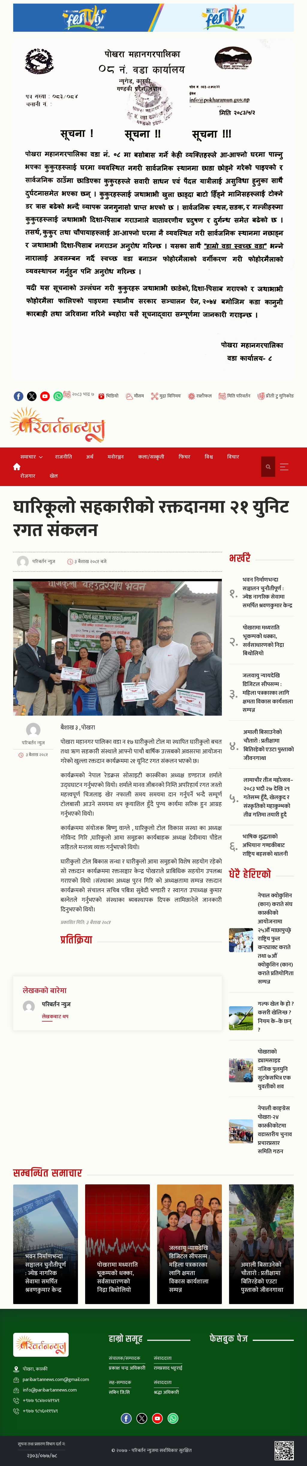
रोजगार (27, 476)
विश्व (209, 457)
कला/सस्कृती (151, 457)
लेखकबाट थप (55, 1017)
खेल (54, 476)
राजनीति (63, 457)
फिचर (184, 457)
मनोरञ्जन (116, 457)
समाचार (28, 457)
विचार (233, 457)
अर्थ (89, 457)
